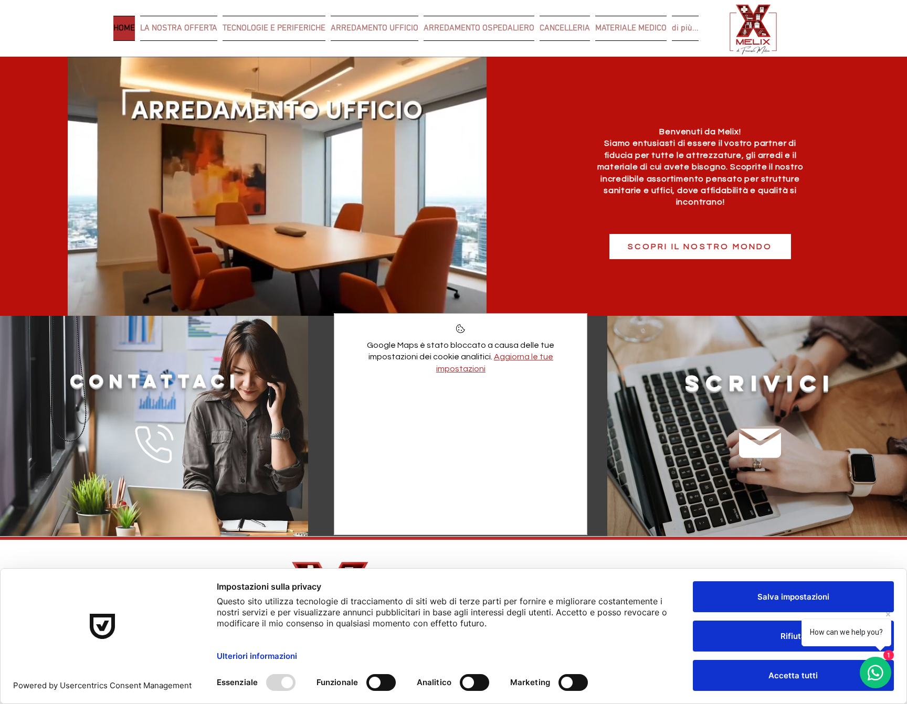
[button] (473, 304)
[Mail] (759, 443)
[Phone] (154, 443)
